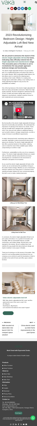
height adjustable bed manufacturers (15, 62)
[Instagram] (26, 8)
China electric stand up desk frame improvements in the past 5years (28, 327)
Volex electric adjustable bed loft (15, 298)
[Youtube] (11, 8)
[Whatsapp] (29, 8)
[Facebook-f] (18, 424)
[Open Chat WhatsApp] (33, 418)
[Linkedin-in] (16, 424)
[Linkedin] (22, 8)
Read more (8, 313)
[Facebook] (18, 8)
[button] (24, 1)
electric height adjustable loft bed (14, 58)
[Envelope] (8, 8)
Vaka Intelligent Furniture (13, 51)
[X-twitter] (15, 8)
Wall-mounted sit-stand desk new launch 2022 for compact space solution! (8, 329)
